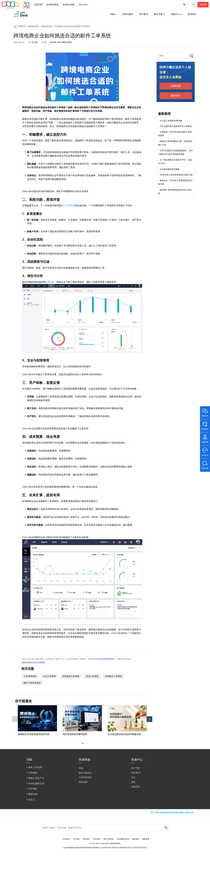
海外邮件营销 (69, 4)
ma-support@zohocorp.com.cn (174, 812)
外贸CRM (38, 4)
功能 (112, 14)
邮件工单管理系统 (32, 683)
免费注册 (176, 86)
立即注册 (203, 5)
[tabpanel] (37, 720)
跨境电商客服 (53, 4)
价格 (81, 768)
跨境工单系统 (92, 676)
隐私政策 (145, 839)
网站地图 (83, 782)
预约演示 (176, 95)
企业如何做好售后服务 (170, 169)
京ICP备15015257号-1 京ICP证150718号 (132, 848)
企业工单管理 (49, 676)
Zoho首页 (66, 839)
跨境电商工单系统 (70, 676)
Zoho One (83, 4)
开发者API (136, 773)
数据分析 (49, 282)
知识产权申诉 (108, 839)
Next (149, 719)
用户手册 (135, 768)
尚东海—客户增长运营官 (61, 42)
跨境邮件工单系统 (113, 676)
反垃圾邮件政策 (123, 839)
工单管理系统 (30, 676)
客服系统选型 (33, 26)
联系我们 (192, 14)
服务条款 (135, 839)
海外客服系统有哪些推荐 (75, 734)
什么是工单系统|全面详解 (171, 120)
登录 (193, 5)
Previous (15, 719)
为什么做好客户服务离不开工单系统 (176, 126)
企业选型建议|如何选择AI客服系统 (124, 734)
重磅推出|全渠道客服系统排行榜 (33, 734)
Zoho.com (16, 5)
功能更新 (135, 786)
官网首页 (22, 26)
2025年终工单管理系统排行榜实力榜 (176, 175)
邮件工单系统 (68, 205)
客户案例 (143, 14)
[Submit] (165, 828)
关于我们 (76, 839)
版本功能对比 (85, 773)
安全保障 (96, 839)
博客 (133, 782)
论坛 (133, 777)
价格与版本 (128, 14)
